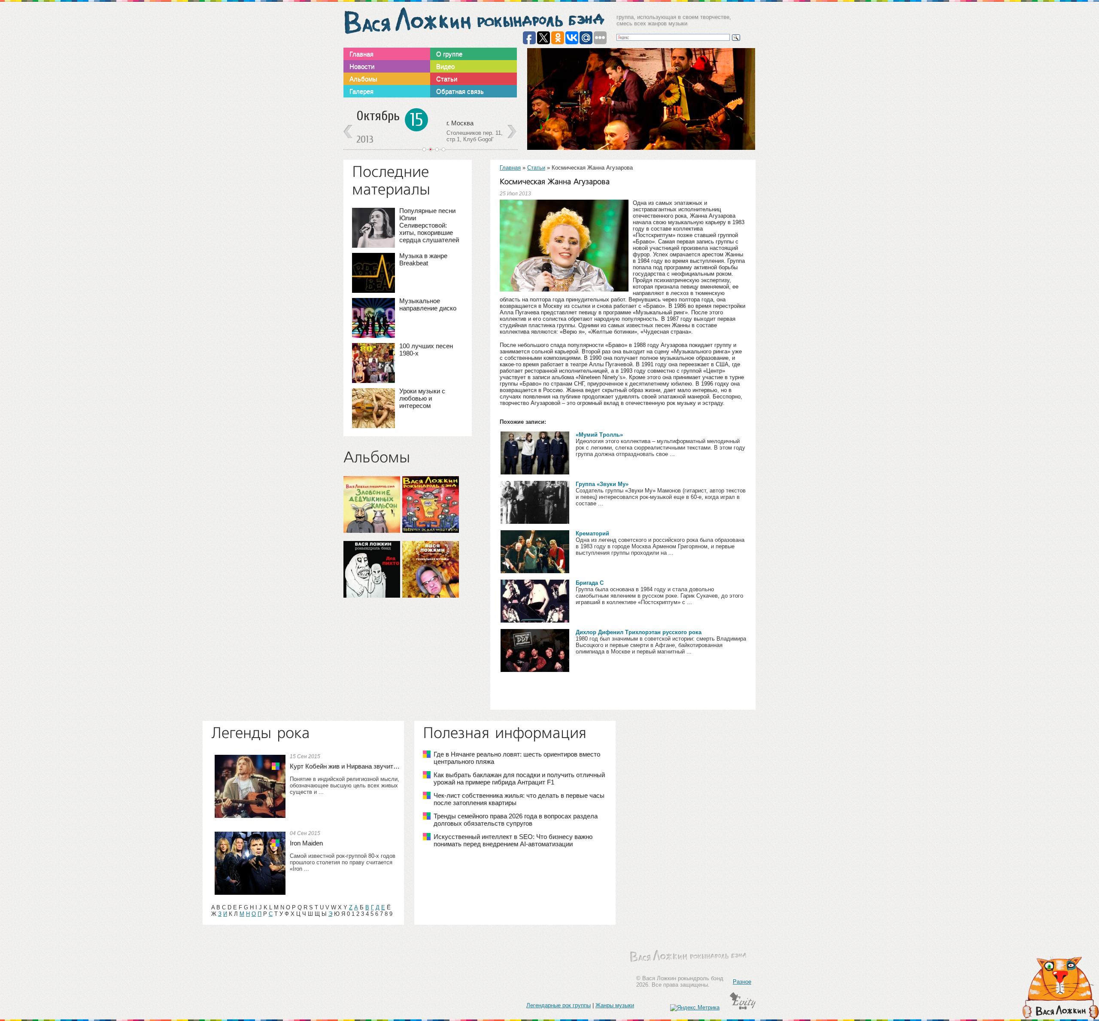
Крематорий (592, 533)
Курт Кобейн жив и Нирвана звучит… (345, 766)
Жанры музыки (614, 1005)
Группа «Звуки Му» (602, 484)
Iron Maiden (306, 843)
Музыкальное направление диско (427, 304)
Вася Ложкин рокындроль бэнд (473, 20)
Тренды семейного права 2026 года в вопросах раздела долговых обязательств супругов (516, 819)
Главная (361, 54)
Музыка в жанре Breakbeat (423, 259)
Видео (445, 66)
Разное (742, 981)
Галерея (361, 91)
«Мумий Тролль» (599, 434)
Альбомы (363, 78)
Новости (361, 66)
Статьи (446, 78)
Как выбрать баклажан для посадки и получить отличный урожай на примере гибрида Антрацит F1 (519, 778)
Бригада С (590, 583)
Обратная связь (460, 91)
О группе (449, 54)
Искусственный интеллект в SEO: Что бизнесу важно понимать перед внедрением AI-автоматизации (513, 840)
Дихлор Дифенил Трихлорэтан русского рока (638, 632)
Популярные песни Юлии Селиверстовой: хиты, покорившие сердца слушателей (429, 225)
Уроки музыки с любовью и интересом (422, 398)
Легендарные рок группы (558, 1005)
